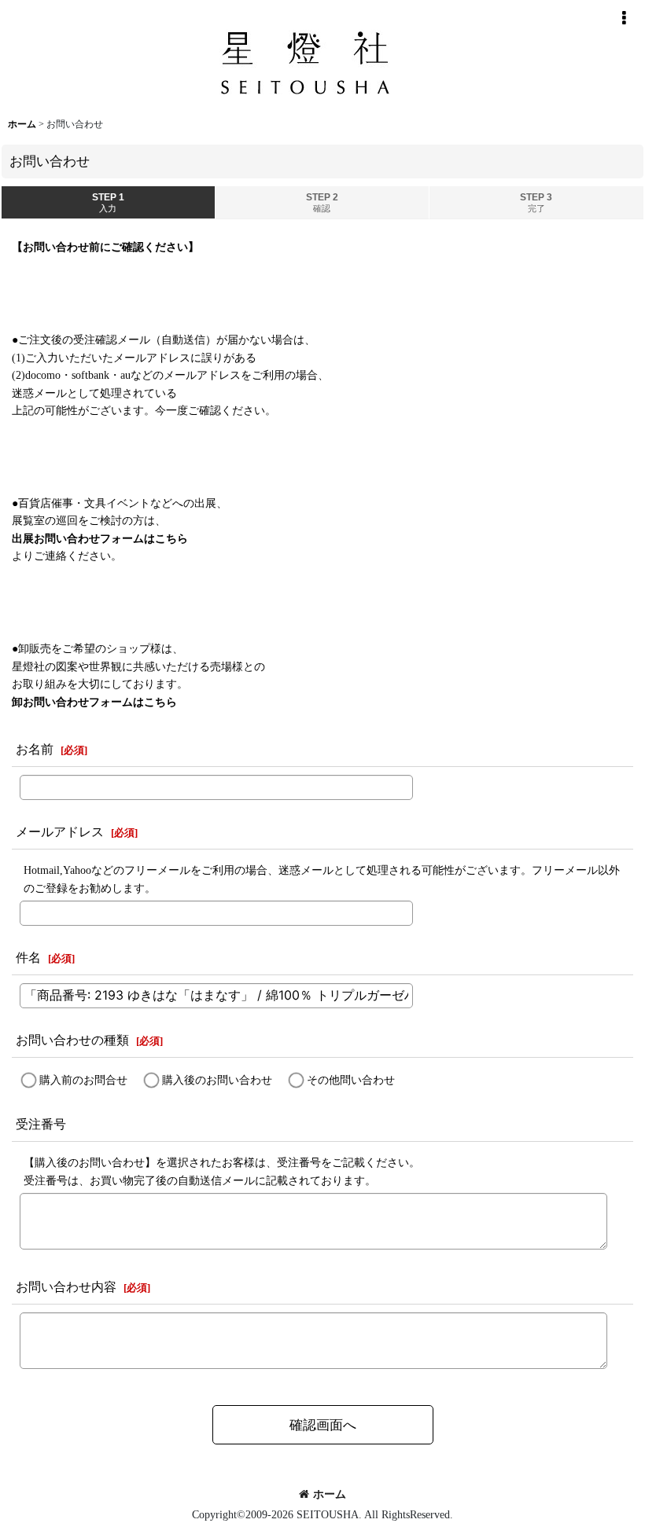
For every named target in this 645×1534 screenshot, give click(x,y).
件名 (28, 957)
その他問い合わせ (351, 1079)
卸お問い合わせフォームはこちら (94, 701)
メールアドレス (60, 831)
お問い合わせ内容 (66, 1286)
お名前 (34, 749)
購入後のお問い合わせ (217, 1079)
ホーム (329, 1494)
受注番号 (41, 1124)
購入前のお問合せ (83, 1079)
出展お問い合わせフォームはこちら (100, 538)
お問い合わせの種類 (72, 1040)
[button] (624, 18)
